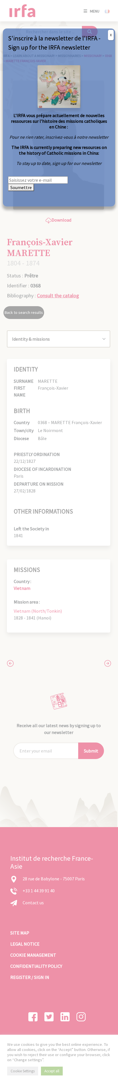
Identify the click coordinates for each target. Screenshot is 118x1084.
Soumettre (21, 187)
